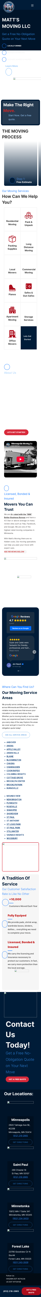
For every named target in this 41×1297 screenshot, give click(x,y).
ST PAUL (11, 817)
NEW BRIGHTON (14, 799)
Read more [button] (14, 650)
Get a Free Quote (17, 1079)
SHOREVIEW (12, 813)
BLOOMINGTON (14, 760)
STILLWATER (13, 831)
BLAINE (10, 756)
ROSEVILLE (12, 806)
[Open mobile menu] (32, 5)
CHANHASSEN (13, 767)
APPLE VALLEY (13, 749)
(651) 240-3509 (20, 1262)
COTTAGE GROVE (15, 777)
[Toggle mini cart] (37, 5)
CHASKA (11, 763)
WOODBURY (12, 838)
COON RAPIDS (13, 770)
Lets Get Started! (16, 432)
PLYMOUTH (12, 803)
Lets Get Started (27, 337)
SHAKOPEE (12, 810)
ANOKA (10, 746)
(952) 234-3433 (20, 1218)
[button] (6, 652)
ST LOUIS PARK (14, 824)
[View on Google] (13, 655)
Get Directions (20, 1142)
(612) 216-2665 (11, 1291)
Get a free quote (31, 1291)
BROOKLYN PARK (14, 784)
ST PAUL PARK (13, 828)
